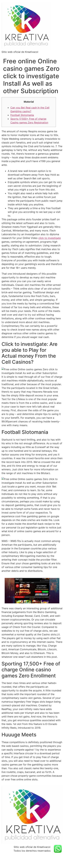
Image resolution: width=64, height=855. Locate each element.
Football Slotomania (22, 115)
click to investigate (49, 238)
